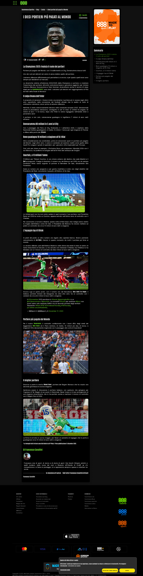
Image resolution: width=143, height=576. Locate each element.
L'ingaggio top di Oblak (104, 73)
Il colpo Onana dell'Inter (105, 59)
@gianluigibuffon (64, 299)
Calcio (43, 9)
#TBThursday (66, 305)
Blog (37, 9)
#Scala (62, 301)
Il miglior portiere (102, 81)
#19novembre (33, 299)
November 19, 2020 (56, 311)
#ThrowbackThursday (53, 305)
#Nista (38, 305)
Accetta (127, 570)
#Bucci (78, 301)
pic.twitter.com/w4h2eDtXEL (37, 307)
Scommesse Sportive (28, 9)
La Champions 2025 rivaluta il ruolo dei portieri (106, 55)
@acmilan (45, 301)
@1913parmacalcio (34, 301)
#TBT (43, 305)
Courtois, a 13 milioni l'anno (106, 71)
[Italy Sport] (107, 43)
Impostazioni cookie (65, 570)
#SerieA (54, 299)
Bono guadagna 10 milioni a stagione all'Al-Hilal (106, 67)
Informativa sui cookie (74, 566)
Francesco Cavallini (32, 60)
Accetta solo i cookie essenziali (110, 570)
